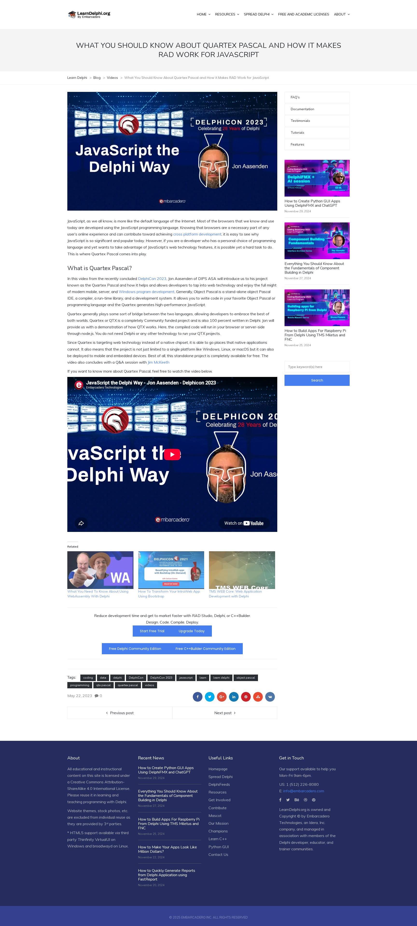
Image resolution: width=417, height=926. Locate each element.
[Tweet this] (210, 697)
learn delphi (221, 678)
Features (297, 144)
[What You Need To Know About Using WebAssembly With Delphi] (100, 570)
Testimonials (300, 120)
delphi (117, 678)
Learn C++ (217, 838)
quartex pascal (128, 685)
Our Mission (218, 823)
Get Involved (219, 799)
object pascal (245, 678)
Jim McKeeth (158, 362)
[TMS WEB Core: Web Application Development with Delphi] (242, 570)
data (103, 678)
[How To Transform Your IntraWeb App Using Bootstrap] (171, 570)
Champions (218, 831)
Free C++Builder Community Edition (206, 648)
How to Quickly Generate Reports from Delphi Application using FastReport (166, 875)
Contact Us (218, 854)
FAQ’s (295, 97)
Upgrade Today (192, 631)
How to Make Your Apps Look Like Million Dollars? (167, 849)
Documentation (302, 109)
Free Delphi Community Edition (135, 648)
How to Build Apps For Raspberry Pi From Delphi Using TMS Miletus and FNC (315, 335)
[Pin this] (246, 697)
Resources (217, 792)
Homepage (218, 768)
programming (79, 685)
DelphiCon (136, 678)
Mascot (215, 815)
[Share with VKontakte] (270, 697)
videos (149, 685)
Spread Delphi (220, 776)
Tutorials (297, 132)
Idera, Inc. (317, 822)
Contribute (217, 807)
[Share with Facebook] (197, 697)
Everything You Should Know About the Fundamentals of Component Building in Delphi (314, 268)
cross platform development (197, 234)
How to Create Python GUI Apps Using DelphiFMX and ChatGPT (312, 203)
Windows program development (146, 291)
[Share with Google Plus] (222, 697)
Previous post (122, 712)
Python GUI (218, 846)
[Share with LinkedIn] (234, 697)
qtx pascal (103, 685)
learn (203, 678)
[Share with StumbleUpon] (258, 697)
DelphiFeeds (219, 784)
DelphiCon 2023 (152, 278)
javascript (186, 678)
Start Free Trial (152, 631)
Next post (223, 712)
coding (88, 678)
